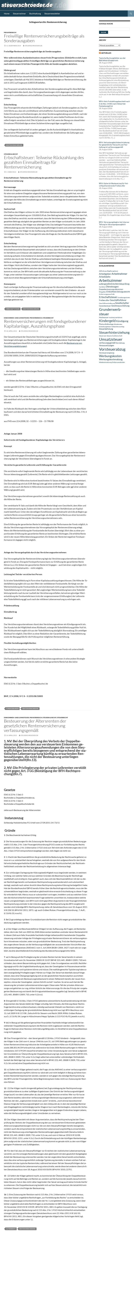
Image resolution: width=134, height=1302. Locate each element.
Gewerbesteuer (105, 306)
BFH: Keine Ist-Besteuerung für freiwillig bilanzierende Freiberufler (113, 184)
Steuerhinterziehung (114, 332)
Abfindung (102, 271)
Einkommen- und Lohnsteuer (16, 318)
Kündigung (122, 320)
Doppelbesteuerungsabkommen (111, 289)
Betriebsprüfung (122, 284)
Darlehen (102, 287)
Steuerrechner (19, 13)
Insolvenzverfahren (115, 317)
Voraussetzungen (106, 345)
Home (6, 13)
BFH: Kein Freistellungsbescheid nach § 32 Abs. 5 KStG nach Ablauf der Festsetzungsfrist (114, 103)
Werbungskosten (110, 356)
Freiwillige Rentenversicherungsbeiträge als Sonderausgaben (44, 38)
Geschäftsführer (118, 300)
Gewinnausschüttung (120, 306)
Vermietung (120, 343)
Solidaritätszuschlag (117, 326)
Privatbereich (10, 32)
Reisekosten (118, 324)
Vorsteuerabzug (112, 349)
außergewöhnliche (107, 284)
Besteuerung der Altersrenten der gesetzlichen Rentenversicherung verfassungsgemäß (35, 725)
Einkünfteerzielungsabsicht (118, 292)
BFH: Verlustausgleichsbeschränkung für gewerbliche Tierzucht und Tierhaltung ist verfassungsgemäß (114, 144)
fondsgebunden (12, 708)
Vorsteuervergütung (106, 353)
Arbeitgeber (105, 273)
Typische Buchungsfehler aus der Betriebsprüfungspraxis (112, 59)
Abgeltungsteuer (112, 271)
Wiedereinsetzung (105, 362)
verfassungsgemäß (107, 343)
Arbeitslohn (104, 276)
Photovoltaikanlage (106, 324)
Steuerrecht (48, 318)
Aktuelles (106, 53)
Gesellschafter (122, 303)
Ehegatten (102, 292)
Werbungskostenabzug (110, 359)
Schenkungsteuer (105, 327)
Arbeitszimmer (110, 280)
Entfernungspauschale (107, 294)
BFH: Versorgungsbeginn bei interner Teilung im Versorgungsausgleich (114, 223)
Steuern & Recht (11, 154)
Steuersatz (102, 336)
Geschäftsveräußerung (107, 303)
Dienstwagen (112, 286)
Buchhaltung (35, 13)
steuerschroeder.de (33, 46)
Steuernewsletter (52, 13)
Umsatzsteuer (110, 339)
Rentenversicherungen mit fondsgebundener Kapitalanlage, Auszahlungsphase (45, 324)
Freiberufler (104, 300)
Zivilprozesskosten (118, 362)
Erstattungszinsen (124, 297)
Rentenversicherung (14, 145)
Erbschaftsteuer (12, 309)
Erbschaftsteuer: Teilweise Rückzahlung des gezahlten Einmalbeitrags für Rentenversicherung (44, 162)
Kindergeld (107, 321)
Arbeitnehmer (119, 273)
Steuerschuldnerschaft (114, 336)
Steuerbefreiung (106, 329)
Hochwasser (103, 317)
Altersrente (11, 1229)
